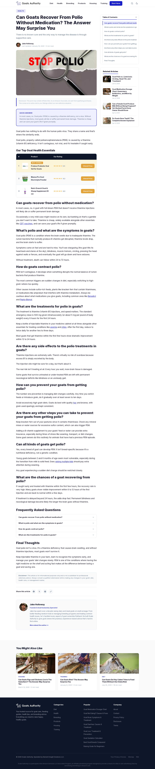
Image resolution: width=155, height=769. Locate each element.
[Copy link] (51, 591)
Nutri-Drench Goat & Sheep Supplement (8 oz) (40, 191)
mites (64, 327)
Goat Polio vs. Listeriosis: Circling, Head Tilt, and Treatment (122, 79)
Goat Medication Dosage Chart (95, 709)
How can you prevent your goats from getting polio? (120, 44)
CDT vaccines (26, 224)
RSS (137, 757)
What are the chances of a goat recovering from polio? (120, 56)
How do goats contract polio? (31, 529)
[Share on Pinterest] (45, 591)
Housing (93, 3)
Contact (116, 713)
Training (103, 3)
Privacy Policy (118, 717)
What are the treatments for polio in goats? (37, 535)
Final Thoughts (109, 60)
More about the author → (39, 625)
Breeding (70, 3)
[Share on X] (39, 591)
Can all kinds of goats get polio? (115, 52)
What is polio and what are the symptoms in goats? (40, 523)
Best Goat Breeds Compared (94, 742)
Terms (115, 725)
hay (74, 403)
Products (82, 3)
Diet (51, 3)
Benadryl (92, 296)
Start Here (116, 3)
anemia (53, 327)
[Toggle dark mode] (137, 3)
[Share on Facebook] (34, 591)
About (115, 709)
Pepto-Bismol (26, 299)
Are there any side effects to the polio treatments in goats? (120, 40)
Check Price (87, 166)
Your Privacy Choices (118, 757)
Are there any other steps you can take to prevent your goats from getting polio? (120, 48)
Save (57, 73)
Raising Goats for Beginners (94, 746)
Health (59, 3)
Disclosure (117, 721)
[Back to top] (149, 765)
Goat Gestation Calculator (93, 738)
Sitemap (131, 757)
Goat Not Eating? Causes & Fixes (96, 713)
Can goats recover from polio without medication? (40, 517)
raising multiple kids (64, 461)
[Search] (132, 3)
